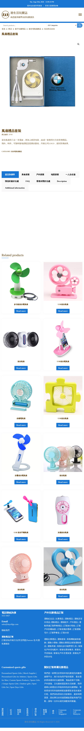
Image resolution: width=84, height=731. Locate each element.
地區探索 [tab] (55, 174)
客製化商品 (19, 712)
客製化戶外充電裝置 (62, 653)
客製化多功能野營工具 (67, 646)
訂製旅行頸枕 (69, 626)
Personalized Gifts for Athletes (14, 677)
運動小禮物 (53, 643)
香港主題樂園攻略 (51, 6)
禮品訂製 (36, 712)
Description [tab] (62, 181)
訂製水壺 (65, 633)
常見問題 (22, 640)
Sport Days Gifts (17, 687)
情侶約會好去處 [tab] (12, 181)
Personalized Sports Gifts (12, 673)
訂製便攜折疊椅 (64, 629)
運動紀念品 (49, 619)
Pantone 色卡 (32, 640)
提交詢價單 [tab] (10, 174)
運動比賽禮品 (50, 639)
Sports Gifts (35, 680)
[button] (78, 44)
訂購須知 (6, 640)
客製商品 (27, 712)
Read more (21, 311)
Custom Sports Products (19, 680)
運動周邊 (52, 646)
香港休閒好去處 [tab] (43, 181)
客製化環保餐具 (66, 650)
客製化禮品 (45, 712)
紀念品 (11, 712)
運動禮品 (69, 619)
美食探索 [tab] (26, 174)
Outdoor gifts (25, 684)
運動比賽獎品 (65, 643)
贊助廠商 (3, 712)
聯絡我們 (6, 630)
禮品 (53, 712)
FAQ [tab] (28, 181)
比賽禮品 (59, 619)
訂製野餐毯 (55, 633)
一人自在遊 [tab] (70, 174)
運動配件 (64, 622)
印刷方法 (14, 640)
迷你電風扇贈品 (16, 151)
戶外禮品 (74, 622)
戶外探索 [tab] (40, 174)
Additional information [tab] (15, 188)
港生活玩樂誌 (18, 12)
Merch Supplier (29, 673)
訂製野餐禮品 (56, 626)
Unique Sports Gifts (10, 684)
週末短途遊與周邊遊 (34, 6)
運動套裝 (61, 639)
